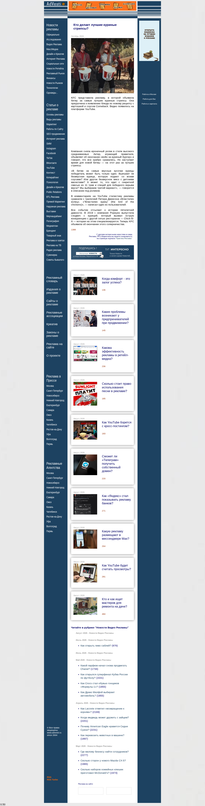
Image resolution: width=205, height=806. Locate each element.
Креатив (52, 324)
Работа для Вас (149, 99)
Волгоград (51, 439)
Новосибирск (52, 395)
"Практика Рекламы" (124, 238)
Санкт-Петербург (54, 390)
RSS (49, 777)
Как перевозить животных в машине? (102, 735)
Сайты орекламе (52, 302)
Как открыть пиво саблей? (96, 645)
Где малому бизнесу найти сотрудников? (105, 751)
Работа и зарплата (149, 104)
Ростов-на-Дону (54, 429)
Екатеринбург (53, 405)
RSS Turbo (52, 779)
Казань (49, 419)
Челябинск (51, 424)
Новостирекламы (52, 27)
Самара (50, 410)
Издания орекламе (53, 291)
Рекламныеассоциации (54, 314)
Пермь (49, 444)
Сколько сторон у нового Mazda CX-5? (103, 760)
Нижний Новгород (55, 400)
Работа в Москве (149, 94)
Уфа (48, 434)
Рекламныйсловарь (54, 279)
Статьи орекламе (52, 107)
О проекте (53, 355)
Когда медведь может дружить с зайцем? (105, 717)
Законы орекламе (52, 334)
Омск (48, 415)
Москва (50, 385)
